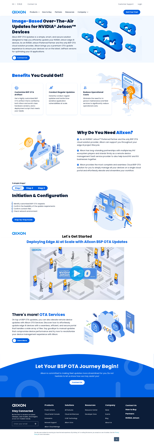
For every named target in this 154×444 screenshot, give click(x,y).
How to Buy (47, 12)
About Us (108, 422)
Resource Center (91, 410)
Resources (69, 12)
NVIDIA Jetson (132, 418)
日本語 (19, 4)
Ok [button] (116, 439)
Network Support (51, 422)
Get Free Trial (132, 12)
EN (13, 4)
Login (140, 4)
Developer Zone (91, 414)
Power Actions (50, 410)
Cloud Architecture (72, 414)
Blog (106, 418)
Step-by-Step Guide (23, 220)
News (107, 410)
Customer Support (126, 4)
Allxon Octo (69, 422)
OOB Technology (71, 418)
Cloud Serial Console (52, 414)
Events (107, 414)
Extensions (48, 418)
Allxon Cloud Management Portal (57, 427)
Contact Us (32, 4)
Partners (58, 12)
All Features (69, 410)
